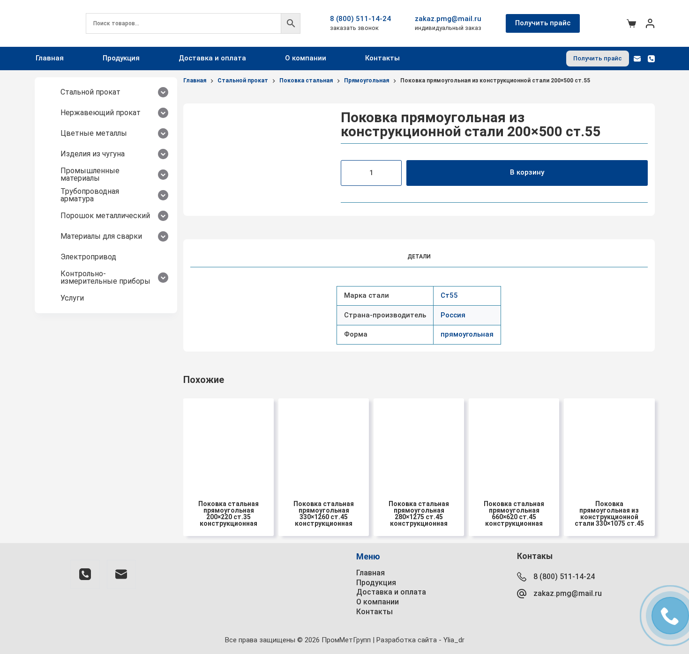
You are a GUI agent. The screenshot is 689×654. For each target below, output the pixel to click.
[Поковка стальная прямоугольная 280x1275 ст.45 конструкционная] (419, 443)
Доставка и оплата (212, 58)
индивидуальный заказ (448, 27)
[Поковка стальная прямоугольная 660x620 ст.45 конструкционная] (514, 443)
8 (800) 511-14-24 (360, 19)
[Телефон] (651, 58)
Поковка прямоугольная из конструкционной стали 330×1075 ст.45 (609, 513)
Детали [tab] (419, 256)
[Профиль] (650, 23)
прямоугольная (467, 334)
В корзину (527, 172)
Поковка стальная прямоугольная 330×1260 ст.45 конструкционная (323, 513)
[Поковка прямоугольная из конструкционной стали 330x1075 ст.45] (609, 443)
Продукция (121, 58)
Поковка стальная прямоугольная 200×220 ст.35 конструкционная (228, 513)
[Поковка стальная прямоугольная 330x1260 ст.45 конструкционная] (323, 443)
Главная (50, 58)
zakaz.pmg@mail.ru (448, 19)
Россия (453, 315)
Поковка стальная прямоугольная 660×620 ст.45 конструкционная (514, 513)
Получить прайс (542, 23)
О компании (305, 58)
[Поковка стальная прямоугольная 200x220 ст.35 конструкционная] (228, 443)
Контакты (382, 58)
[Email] (637, 58)
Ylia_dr (453, 640)
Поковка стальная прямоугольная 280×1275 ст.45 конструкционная (419, 513)
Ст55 (449, 295)
